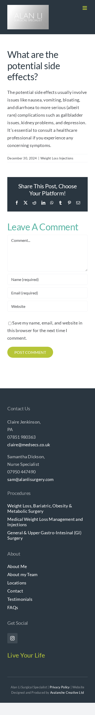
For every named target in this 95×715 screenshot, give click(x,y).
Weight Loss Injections (56, 158)
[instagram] (12, 638)
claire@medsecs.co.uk (28, 444)
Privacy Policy (60, 687)
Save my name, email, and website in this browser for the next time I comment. (44, 330)
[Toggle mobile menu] (85, 8)
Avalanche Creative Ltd (67, 692)
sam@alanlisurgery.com (30, 479)
